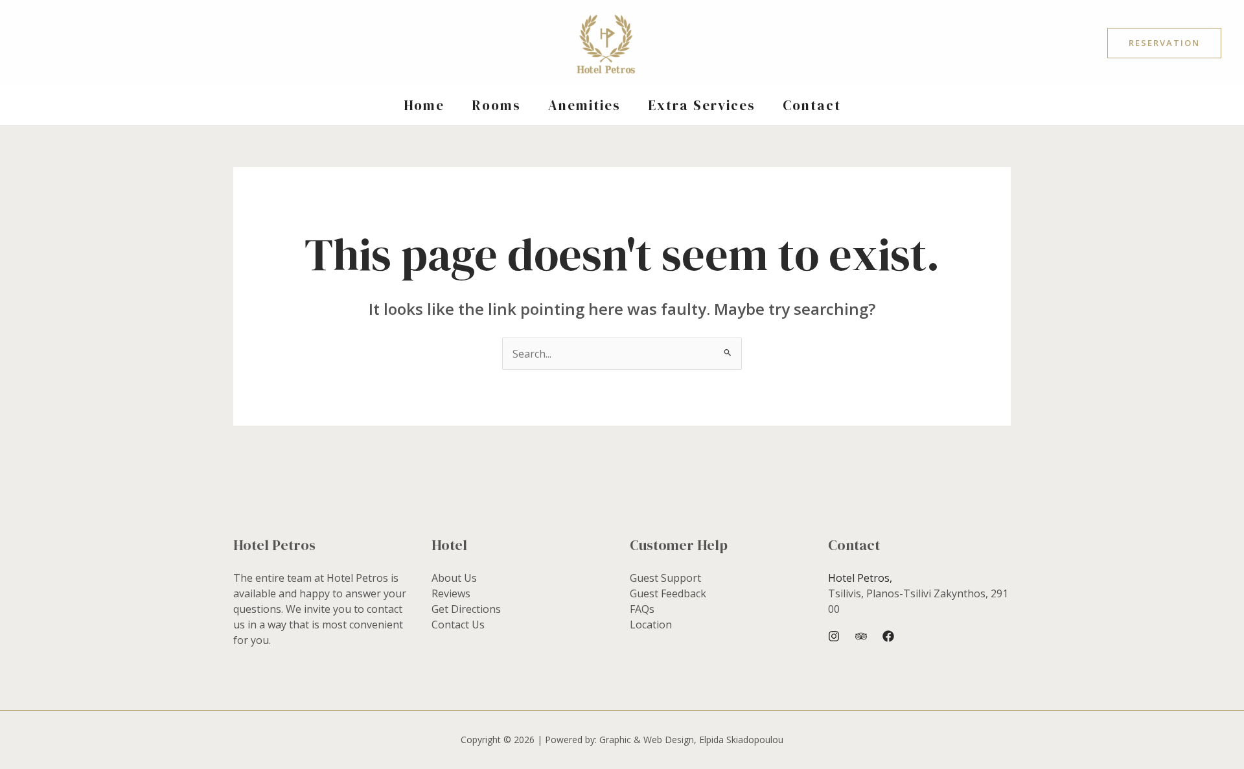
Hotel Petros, (860, 578)
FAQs (642, 609)
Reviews (451, 593)
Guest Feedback (668, 593)
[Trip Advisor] (861, 636)
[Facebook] (888, 636)
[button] (1164, 43)
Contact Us (458, 624)
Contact (812, 105)
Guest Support (665, 578)
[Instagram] (834, 636)
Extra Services (701, 105)
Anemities (584, 105)
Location (651, 624)
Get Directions (466, 609)
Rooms (496, 105)
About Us (454, 578)
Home (424, 105)
